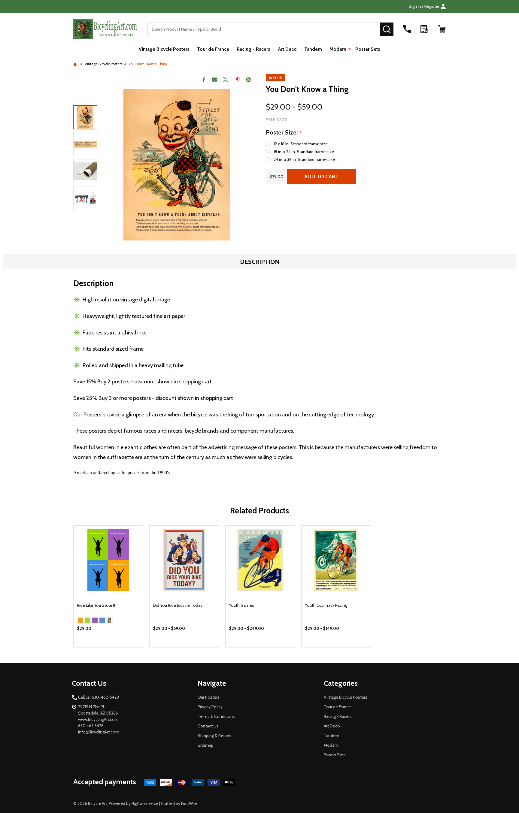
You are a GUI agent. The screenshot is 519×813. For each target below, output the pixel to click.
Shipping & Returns (215, 735)
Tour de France (213, 49)
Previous (85, 97)
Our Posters (209, 697)
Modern (337, 49)
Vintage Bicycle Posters (164, 49)
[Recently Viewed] (424, 29)
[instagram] (248, 79)
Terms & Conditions (216, 716)
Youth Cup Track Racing (326, 605)
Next (85, 218)
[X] (225, 79)
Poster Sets (367, 49)
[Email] (214, 79)
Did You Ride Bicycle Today (177, 605)
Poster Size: (284, 133)
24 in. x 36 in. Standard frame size (304, 159)
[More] (349, 48)
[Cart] (442, 29)
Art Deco (287, 49)
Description (259, 261)
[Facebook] (203, 79)
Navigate (212, 683)
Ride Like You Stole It (96, 605)
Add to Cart (321, 176)
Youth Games (241, 605)
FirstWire (189, 803)
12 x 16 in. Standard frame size (301, 144)
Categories (341, 683)
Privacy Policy (210, 706)
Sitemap (206, 745)
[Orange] (80, 620)
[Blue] (102, 620)
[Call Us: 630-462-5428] (407, 29)
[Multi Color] (109, 620)
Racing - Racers (253, 49)
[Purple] (95, 620)
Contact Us (208, 726)
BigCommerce (145, 803)
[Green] (87, 620)
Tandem (313, 49)
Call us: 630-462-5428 (98, 697)
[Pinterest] (237, 79)
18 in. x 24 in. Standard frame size (304, 151)
